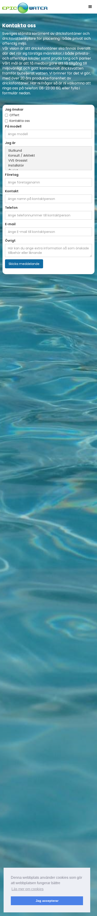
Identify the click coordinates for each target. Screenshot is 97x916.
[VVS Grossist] (48, 160)
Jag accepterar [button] (47, 900)
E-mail (10, 224)
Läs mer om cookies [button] (28, 889)
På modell (13, 126)
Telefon (11, 207)
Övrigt (10, 240)
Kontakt (11, 191)
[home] (23, 6)
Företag (11, 174)
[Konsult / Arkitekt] (48, 155)
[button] (90, 7)
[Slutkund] (48, 150)
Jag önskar (14, 109)
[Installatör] (48, 165)
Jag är (10, 143)
